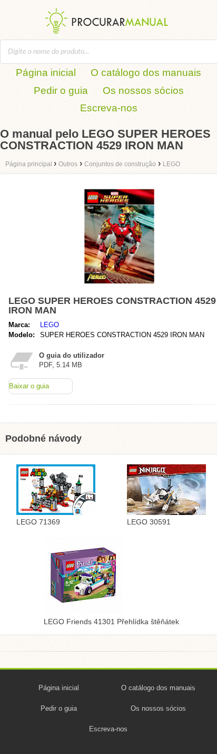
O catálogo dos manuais (146, 72)
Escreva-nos (108, 107)
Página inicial (46, 72)
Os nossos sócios (143, 90)
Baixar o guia (29, 386)
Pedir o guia (61, 90)
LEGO (49, 325)
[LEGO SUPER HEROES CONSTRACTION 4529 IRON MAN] (119, 286)
